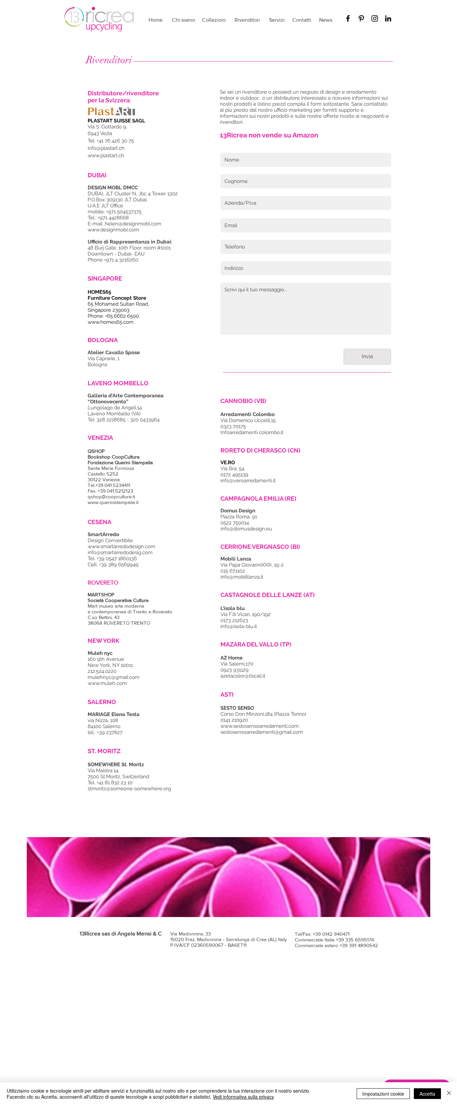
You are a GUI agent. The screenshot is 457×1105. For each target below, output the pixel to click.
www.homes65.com (110, 322)
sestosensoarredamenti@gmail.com (261, 732)
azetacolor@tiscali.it (242, 676)
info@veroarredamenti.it (248, 481)
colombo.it (271, 432)
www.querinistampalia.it (113, 502)
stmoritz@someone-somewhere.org (129, 789)
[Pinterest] (361, 18)
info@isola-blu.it (238, 626)
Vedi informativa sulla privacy (243, 1096)
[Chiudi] (449, 1094)
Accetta (427, 1093)
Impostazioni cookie (383, 1093)
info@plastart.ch (106, 148)
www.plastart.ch (106, 156)
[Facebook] (348, 18)
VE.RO (227, 463)
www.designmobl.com (113, 230)
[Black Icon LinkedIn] (388, 18)
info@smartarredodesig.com (120, 552)
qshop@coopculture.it (111, 496)
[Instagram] (374, 18)
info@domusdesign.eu (246, 529)
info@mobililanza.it (241, 577)
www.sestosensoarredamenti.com (259, 726)
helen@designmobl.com (134, 224)
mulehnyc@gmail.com (114, 677)
